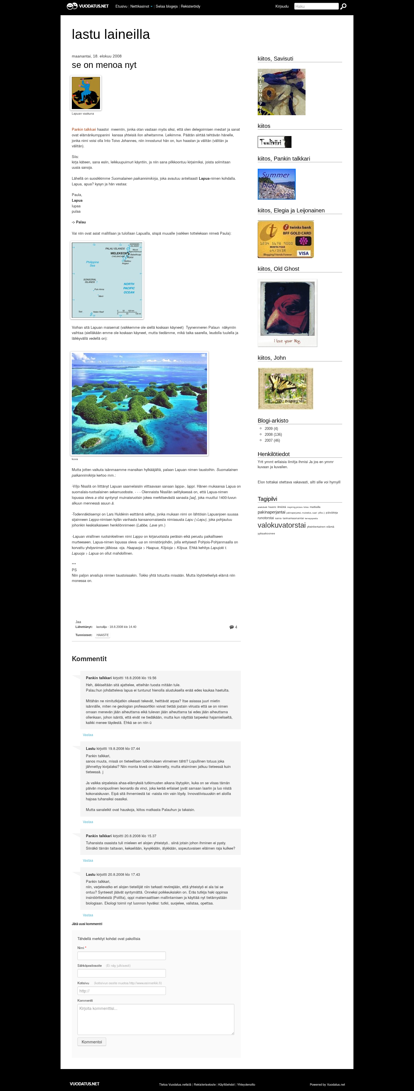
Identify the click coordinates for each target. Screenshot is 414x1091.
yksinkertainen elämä (320, 526)
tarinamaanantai (293, 518)
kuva (75, 459)
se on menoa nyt (104, 65)
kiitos (306, 507)
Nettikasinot (139, 6)
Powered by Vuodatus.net (327, 1084)
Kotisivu (119, 983)
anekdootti (262, 507)
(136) (273, 434)
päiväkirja (332, 512)
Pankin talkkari (84, 129)
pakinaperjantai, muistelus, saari (301, 513)
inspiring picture (294, 507)
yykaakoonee (266, 533)
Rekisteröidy (190, 6)
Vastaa (88, 734)
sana (278, 518)
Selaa (167, 6)
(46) (272, 440)
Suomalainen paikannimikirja (134, 178)
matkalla (315, 506)
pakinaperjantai (271, 512)
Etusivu (121, 6)
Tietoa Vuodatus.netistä (175, 1084)
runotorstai (266, 518)
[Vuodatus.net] (85, 1084)
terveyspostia (311, 518)
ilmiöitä (281, 506)
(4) (271, 428)
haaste (103, 635)
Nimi (81, 947)
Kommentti (85, 1000)
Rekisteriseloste (205, 1084)
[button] (151, 6)
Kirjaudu (282, 6)
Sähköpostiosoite (104, 965)
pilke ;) (321, 513)
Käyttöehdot (226, 1084)
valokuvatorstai (282, 525)
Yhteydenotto (246, 1084)
